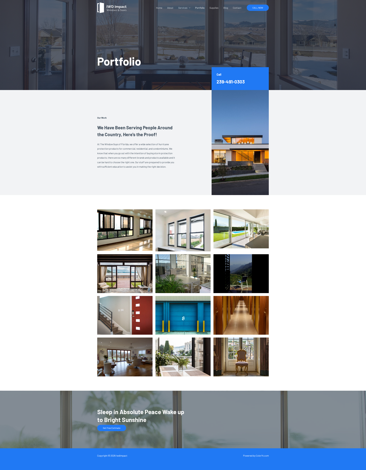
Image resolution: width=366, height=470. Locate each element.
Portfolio (200, 7)
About (170, 7)
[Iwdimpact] (112, 7)
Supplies (213, 7)
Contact (237, 7)
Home (159, 7)
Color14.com (262, 455)
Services (182, 7)
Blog (225, 7)
